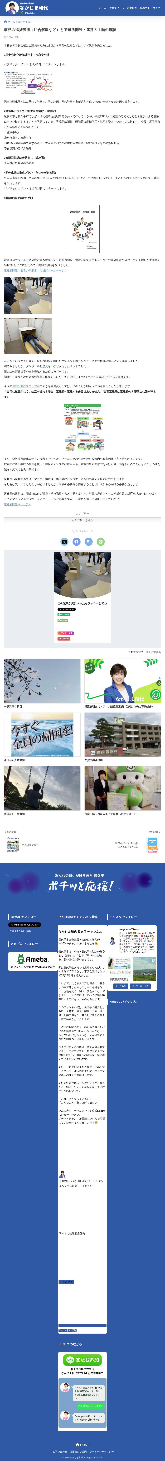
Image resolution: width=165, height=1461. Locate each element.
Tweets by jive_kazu (19, 930)
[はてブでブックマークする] (89, 542)
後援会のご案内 (78, 1451)
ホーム (102, 8)
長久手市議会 (153, 652)
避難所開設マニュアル (26, 386)
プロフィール (116, 8)
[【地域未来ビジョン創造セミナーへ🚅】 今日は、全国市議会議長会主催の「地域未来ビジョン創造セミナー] (144, 969)
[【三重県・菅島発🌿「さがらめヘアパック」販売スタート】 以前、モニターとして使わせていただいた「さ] (119, 969)
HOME (84, 1445)
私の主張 (145, 8)
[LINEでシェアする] (101, 542)
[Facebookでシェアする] (77, 542)
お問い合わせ (60, 1451)
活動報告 (132, 8)
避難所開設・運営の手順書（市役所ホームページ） (35, 270)
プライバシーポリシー (102, 1451)
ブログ (156, 8)
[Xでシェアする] (64, 542)
